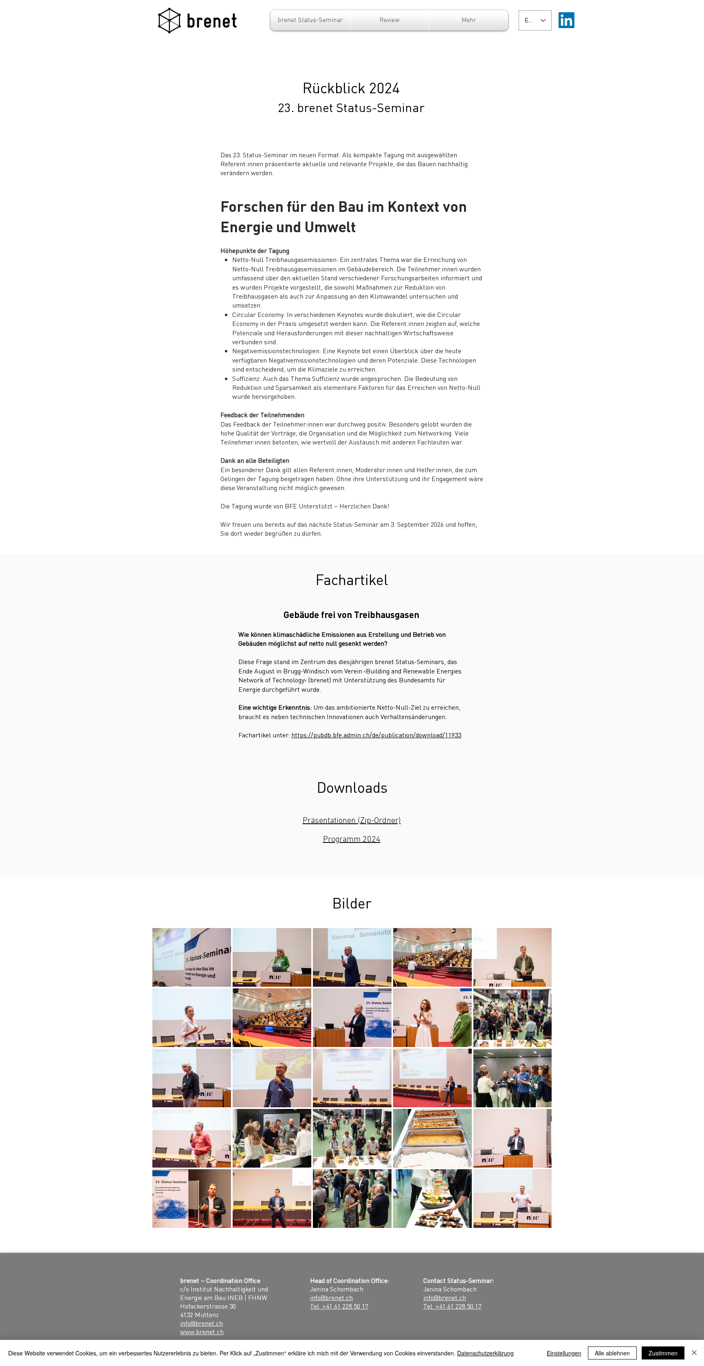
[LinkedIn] (566, 20)
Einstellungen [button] (564, 1353)
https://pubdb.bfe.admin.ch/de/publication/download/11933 (376, 734)
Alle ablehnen (612, 1353)
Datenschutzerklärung (485, 1353)
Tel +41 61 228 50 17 (339, 1306)
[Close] (694, 1352)
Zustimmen (663, 1353)
